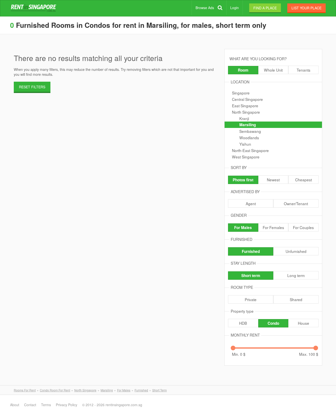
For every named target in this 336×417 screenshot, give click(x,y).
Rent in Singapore (34, 8)
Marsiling (247, 124)
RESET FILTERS (32, 86)
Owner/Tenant (296, 203)
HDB (243, 323)
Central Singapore (247, 99)
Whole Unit (273, 70)
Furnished (251, 251)
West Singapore (246, 156)
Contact (30, 404)
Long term (296, 275)
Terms (46, 404)
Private (251, 299)
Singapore (241, 92)
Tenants (303, 70)
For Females (273, 227)
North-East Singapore (250, 150)
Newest (273, 179)
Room (243, 70)
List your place (306, 7)
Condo (273, 323)
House (303, 323)
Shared (296, 299)
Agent (251, 203)
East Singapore (245, 105)
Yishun (245, 144)
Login (234, 7)
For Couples (303, 227)
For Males (243, 227)
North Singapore (246, 112)
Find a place (265, 7)
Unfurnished (296, 251)
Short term (250, 275)
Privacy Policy (66, 404)
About (14, 404)
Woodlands (249, 137)
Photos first (243, 180)
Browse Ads (205, 7)
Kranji (244, 118)
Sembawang (250, 131)
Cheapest (303, 179)
